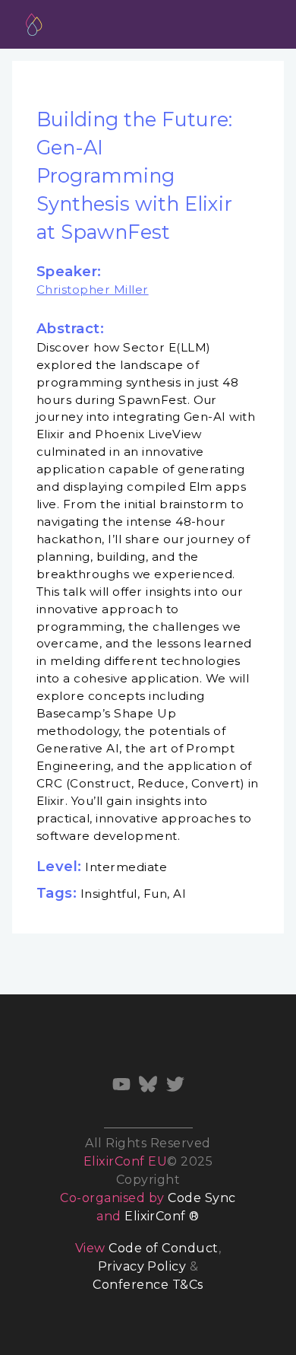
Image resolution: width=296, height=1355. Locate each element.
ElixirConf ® (162, 1216)
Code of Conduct (163, 1248)
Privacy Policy (142, 1266)
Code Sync (201, 1198)
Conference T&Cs (148, 1284)
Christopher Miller (92, 289)
